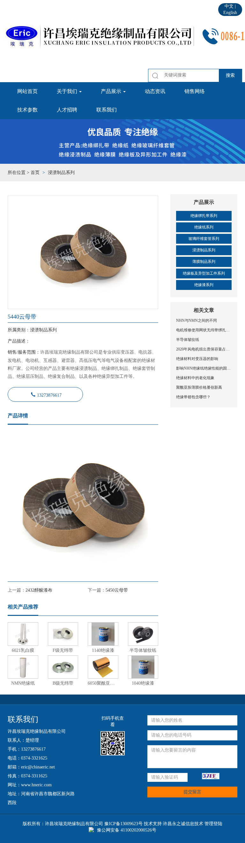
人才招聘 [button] (67, 109)
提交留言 (192, 791)
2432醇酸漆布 (39, 590)
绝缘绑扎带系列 (203, 215)
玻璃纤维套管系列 (204, 238)
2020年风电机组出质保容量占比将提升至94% (204, 349)
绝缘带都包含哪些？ (193, 397)
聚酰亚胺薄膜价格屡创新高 (199, 387)
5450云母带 (117, 590)
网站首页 (27, 91)
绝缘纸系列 (203, 227)
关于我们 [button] (67, 91)
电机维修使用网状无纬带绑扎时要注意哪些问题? (204, 330)
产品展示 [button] (111, 91)
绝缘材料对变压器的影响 (197, 359)
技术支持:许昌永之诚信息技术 (173, 823)
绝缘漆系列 (203, 285)
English (230, 12)
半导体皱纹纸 (187, 339)
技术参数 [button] (27, 109)
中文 (229, 6)
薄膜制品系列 (203, 261)
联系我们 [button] (106, 109)
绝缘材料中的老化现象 (195, 378)
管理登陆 (213, 823)
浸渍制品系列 (203, 250)
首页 (35, 172)
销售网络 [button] (194, 91)
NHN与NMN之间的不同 (196, 320)
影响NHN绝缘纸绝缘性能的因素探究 (204, 368)
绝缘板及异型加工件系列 (204, 273)
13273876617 (49, 394)
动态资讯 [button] (155, 91)
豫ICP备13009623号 (123, 823)
